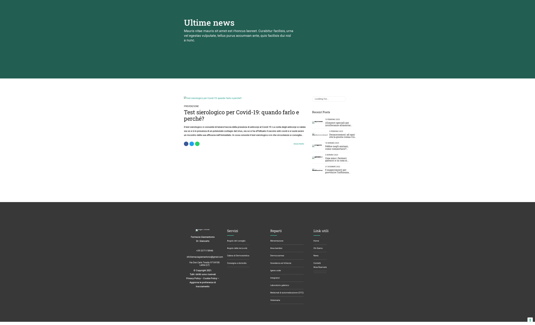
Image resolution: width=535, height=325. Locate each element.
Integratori (275, 278)
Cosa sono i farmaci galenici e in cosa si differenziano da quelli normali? (338, 162)
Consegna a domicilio (237, 263)
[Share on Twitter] (191, 144)
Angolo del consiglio (236, 241)
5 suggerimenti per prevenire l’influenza (337, 171)
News (315, 255)
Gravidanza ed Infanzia (280, 263)
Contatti (317, 263)
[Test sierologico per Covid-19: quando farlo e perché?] (245, 98)
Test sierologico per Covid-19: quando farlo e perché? (241, 115)
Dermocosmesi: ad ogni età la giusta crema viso (342, 136)
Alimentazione (276, 241)
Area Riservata (320, 267)
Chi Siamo (318, 248)
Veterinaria (275, 300)
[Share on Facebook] (186, 144)
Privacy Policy (193, 278)
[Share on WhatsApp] (197, 144)
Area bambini (276, 248)
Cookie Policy (210, 278)
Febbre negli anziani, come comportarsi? (336, 147)
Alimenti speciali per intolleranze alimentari (338, 124)
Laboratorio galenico (279, 285)
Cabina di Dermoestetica (238, 255)
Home (316, 241)
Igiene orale (275, 270)
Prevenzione (191, 106)
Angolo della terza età (237, 248)
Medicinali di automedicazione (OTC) (287, 293)
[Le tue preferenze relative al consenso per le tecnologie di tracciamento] (530, 320)
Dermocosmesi (277, 255)
